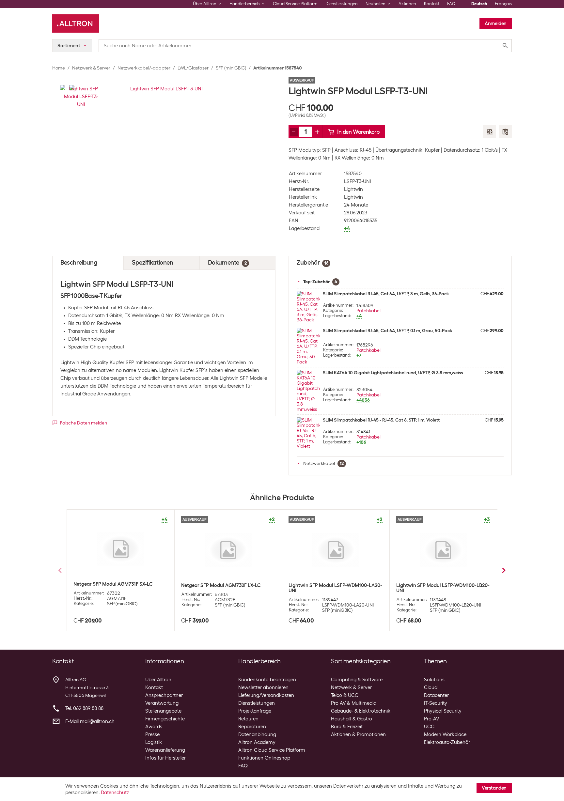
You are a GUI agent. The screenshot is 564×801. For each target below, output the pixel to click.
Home (58, 67)
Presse (152, 734)
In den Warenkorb (358, 132)
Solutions (434, 680)
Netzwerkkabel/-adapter (144, 67)
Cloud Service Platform (295, 3)
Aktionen (407, 3)
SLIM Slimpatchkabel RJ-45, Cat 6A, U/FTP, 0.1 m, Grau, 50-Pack (387, 330)
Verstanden (494, 788)
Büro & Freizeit (347, 727)
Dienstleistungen (341, 3)
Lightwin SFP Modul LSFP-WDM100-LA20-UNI (335, 588)
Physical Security (443, 711)
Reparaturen (252, 727)
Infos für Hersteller (165, 758)
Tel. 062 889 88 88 (84, 708)
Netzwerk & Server (91, 67)
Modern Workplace (445, 734)
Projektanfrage (254, 711)
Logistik (153, 742)
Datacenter (436, 695)
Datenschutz (115, 792)
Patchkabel (368, 310)
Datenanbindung (257, 734)
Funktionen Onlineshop (264, 758)
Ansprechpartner (164, 695)
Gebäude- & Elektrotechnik (360, 711)
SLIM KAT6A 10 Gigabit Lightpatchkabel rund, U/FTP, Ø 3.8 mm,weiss (393, 372)
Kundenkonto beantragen (267, 680)
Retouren (248, 719)
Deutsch (479, 3)
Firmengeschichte (165, 719)
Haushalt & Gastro (351, 719)
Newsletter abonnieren (263, 687)
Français (503, 3)
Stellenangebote (163, 711)
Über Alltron (158, 680)
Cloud (430, 687)
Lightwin (353, 189)
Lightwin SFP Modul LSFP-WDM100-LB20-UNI (443, 588)
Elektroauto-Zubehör (447, 742)
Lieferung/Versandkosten (266, 695)
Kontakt (431, 3)
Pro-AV (431, 719)
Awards (153, 727)
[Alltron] (75, 23)
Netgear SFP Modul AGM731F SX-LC (113, 584)
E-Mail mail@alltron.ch (90, 721)
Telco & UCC (344, 695)
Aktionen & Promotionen (358, 734)
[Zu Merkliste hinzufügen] (505, 131)
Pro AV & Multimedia (353, 703)
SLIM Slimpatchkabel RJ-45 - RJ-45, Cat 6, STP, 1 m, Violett (381, 420)
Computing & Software (357, 680)
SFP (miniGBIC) (231, 67)
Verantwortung (162, 703)
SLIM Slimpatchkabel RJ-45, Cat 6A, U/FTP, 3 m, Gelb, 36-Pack (386, 293)
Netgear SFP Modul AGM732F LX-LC (221, 585)
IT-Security (435, 703)
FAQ (451, 3)
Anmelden (496, 23)
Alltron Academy (256, 742)
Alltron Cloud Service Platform (271, 750)
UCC (429, 727)
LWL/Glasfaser (193, 67)
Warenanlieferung (165, 750)
